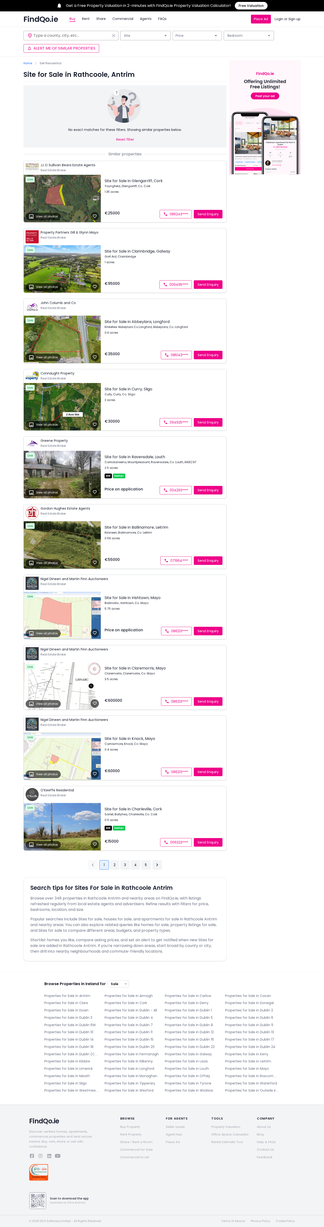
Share (101, 19)
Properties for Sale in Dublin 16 (189, 1039)
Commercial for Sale (136, 1149)
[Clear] (113, 35)
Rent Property (130, 1134)
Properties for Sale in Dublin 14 (69, 1039)
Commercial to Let (134, 1157)
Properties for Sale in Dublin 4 (129, 1017)
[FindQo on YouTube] (57, 1156)
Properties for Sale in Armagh (129, 996)
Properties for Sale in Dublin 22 (190, 1047)
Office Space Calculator (230, 1134)
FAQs (162, 19)
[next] (157, 865)
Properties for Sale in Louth (187, 1068)
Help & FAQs (266, 1142)
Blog (260, 1134)
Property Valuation (225, 1127)
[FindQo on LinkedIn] (49, 1156)
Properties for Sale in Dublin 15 (129, 1039)
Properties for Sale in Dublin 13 (249, 1032)
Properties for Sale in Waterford (251, 1083)
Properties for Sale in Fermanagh (132, 1054)
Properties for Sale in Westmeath (71, 1090)
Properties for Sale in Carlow (188, 996)
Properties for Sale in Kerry (246, 1054)
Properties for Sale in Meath (67, 1076)
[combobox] (71, 35)
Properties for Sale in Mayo (247, 1068)
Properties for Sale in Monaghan (131, 1076)
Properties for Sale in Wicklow (189, 1090)
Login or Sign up (288, 19)
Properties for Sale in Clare (66, 1003)
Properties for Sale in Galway (188, 1054)
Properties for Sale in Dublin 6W (70, 1025)
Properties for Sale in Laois (186, 1061)
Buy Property (130, 1127)
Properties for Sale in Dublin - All (131, 1010)
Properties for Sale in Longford (129, 1068)
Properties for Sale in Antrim (67, 996)
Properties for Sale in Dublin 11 (129, 1032)
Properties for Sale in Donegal (249, 1003)
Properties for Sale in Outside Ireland (252, 1090)
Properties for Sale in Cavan (248, 996)
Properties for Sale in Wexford (129, 1090)
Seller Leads (175, 1127)
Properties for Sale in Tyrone (188, 1083)
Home (27, 63)
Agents (146, 19)
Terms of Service (233, 1221)
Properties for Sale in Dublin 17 (249, 1039)
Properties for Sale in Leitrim (248, 1061)
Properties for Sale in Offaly (187, 1076)
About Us (264, 1127)
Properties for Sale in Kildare (67, 1061)
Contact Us (265, 1149)
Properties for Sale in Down (66, 1010)
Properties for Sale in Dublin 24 (250, 1047)
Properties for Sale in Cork (126, 1003)
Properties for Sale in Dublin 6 (249, 1017)
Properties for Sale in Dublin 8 (189, 1025)
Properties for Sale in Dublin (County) (71, 1054)
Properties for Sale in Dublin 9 (249, 1025)
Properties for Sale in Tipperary (130, 1083)
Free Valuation (251, 6)
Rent (86, 19)
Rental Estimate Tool (227, 1142)
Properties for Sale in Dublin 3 (68, 1017)
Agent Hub (174, 1134)
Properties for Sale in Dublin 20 (130, 1047)
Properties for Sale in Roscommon (252, 1076)
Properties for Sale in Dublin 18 (68, 1047)
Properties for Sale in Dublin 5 (189, 1017)
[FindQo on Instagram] (40, 1156)
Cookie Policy (285, 1221)
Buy (72, 19)
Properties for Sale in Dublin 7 (129, 1025)
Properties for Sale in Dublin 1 (188, 1010)
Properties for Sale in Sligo (65, 1083)
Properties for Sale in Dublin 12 (189, 1032)
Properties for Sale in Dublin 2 (249, 1010)
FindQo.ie (40, 19)
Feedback (265, 1157)
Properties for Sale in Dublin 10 (68, 1032)
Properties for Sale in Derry (186, 1003)
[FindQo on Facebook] (32, 1156)
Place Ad (261, 19)
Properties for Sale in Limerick (68, 1068)
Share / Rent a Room (136, 1142)
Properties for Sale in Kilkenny (129, 1061)
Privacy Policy (260, 1221)
